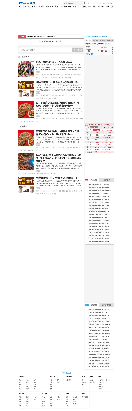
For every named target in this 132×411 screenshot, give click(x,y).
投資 (67, 401)
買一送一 (46, 98)
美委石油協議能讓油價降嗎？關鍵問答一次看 (103, 208)
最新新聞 (91, 305)
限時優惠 (29, 121)
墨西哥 (41, 173)
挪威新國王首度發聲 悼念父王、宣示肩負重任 (104, 214)
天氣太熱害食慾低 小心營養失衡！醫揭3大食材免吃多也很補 (108, 339)
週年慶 (52, 78)
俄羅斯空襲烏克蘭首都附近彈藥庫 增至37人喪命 (105, 187)
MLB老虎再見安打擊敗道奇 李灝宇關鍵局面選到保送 (106, 211)
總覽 (67, 397)
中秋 (52, 95)
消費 (89, 6)
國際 (47, 6)
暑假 (74, 118)
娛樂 (69, 6)
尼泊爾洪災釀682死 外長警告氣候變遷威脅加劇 (104, 184)
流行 (35, 389)
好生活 (75, 397)
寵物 (35, 380)
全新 (51, 75)
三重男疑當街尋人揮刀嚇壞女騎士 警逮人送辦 (104, 360)
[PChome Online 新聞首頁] (42, 3)
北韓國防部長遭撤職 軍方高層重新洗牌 (102, 232)
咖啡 (70, 95)
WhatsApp (48, 95)
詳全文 (38, 72)
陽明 (54, 98)
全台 (67, 95)
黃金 (36, 121)
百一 (40, 78)
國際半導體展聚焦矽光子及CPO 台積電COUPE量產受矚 (107, 223)
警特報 (107, 380)
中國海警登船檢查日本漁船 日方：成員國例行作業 (105, 196)
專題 (24, 6)
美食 (46, 78)
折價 (80, 95)
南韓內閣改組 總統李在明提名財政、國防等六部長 (105, 226)
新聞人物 (52, 377)
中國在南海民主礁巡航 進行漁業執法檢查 (41, 36)
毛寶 (75, 75)
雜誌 (98, 6)
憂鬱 (71, 118)
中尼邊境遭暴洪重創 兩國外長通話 (100, 190)
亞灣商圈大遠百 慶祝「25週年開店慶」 (55, 62)
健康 (65, 6)
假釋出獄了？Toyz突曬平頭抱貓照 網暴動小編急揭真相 (107, 363)
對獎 (91, 377)
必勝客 (67, 118)
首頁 (20, 6)
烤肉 (45, 173)
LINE (44, 95)
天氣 (66, 75)
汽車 (102, 6)
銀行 (63, 78)
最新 (20, 380)
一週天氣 (100, 382)
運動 (56, 78)
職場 (51, 6)
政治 (29, 6)
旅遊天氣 (100, 384)
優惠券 (63, 95)
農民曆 (88, 36)
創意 (54, 75)
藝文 (74, 399)
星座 (60, 6)
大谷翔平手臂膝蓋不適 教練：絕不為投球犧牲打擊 (105, 217)
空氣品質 (95, 40)
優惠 (48, 75)
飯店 (54, 173)
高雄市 (69, 78)
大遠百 (62, 75)
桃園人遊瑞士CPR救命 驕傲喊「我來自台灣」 (104, 309)
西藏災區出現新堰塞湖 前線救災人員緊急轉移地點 (105, 241)
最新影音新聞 (106, 305)
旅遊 (93, 6)
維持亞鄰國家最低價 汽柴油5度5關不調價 (102, 193)
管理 (67, 403)
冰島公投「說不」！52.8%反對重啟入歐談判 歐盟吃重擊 (107, 324)
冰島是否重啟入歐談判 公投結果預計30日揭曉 (104, 202)
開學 (21, 121)
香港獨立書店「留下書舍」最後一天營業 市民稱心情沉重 (107, 336)
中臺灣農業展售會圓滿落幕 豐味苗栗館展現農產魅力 (106, 315)
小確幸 (59, 118)
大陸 (111, 6)
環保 (37, 78)
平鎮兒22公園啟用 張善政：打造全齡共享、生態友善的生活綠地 (110, 318)
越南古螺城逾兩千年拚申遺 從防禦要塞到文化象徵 (105, 229)
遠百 (59, 78)
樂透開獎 (110, 40)
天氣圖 (100, 389)
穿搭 (43, 78)
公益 (74, 401)
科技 (42, 6)
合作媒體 (102, 3)
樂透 (91, 380)
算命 (83, 380)
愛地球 (75, 403)
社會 (33, 6)
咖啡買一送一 (75, 95)
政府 (107, 6)
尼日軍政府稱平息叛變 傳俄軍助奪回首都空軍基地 (105, 199)
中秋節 (56, 95)
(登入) (111, 3)
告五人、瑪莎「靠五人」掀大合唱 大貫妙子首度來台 (106, 327)
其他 (35, 399)
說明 (107, 3)
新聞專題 (69, 377)
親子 (49, 78)
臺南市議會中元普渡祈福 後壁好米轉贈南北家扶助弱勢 (107, 235)
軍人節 (50, 98)
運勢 (56, 6)
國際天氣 (100, 386)
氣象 (99, 377)
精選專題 (68, 380)
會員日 (41, 98)
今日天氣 (88, 40)
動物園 (57, 75)
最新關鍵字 (85, 397)
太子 (56, 118)
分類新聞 (22, 377)
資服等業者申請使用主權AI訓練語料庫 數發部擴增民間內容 (108, 205)
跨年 (51, 173)
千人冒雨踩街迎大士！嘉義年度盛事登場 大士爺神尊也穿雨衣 (109, 330)
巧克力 (63, 118)
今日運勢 (94, 36)
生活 (78, 6)
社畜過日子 (106, 180)
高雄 (66, 78)
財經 (38, 6)
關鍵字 (84, 394)
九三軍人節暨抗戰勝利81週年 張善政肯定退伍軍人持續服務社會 (109, 366)
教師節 (37, 98)
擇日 (83, 384)
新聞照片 (45, 394)
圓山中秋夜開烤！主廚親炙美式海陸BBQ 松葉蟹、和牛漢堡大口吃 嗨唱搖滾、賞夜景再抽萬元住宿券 (58, 157)
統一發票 (92, 382)
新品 (72, 75)
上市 (42, 75)
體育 (74, 6)
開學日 (24, 121)
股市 (89, 3)
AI (41, 95)
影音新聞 (22, 394)
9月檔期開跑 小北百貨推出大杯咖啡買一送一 (103, 354)
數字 (69, 75)
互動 (45, 75)
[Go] (84, 3)
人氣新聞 (91, 180)
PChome (96, 3)
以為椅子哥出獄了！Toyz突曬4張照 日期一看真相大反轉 (107, 333)
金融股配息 (103, 36)
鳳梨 (33, 121)
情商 (35, 382)
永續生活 (79, 75)
